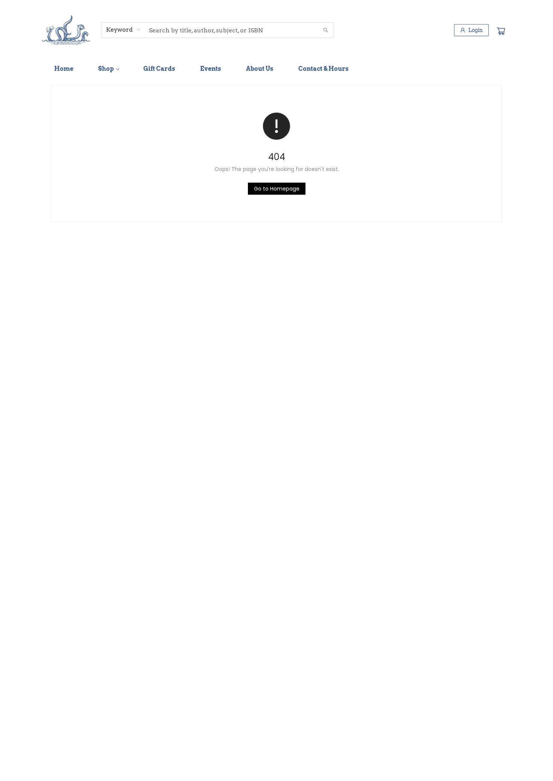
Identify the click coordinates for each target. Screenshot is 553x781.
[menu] (276, 69)
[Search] (325, 30)
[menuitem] (64, 69)
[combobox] (123, 30)
